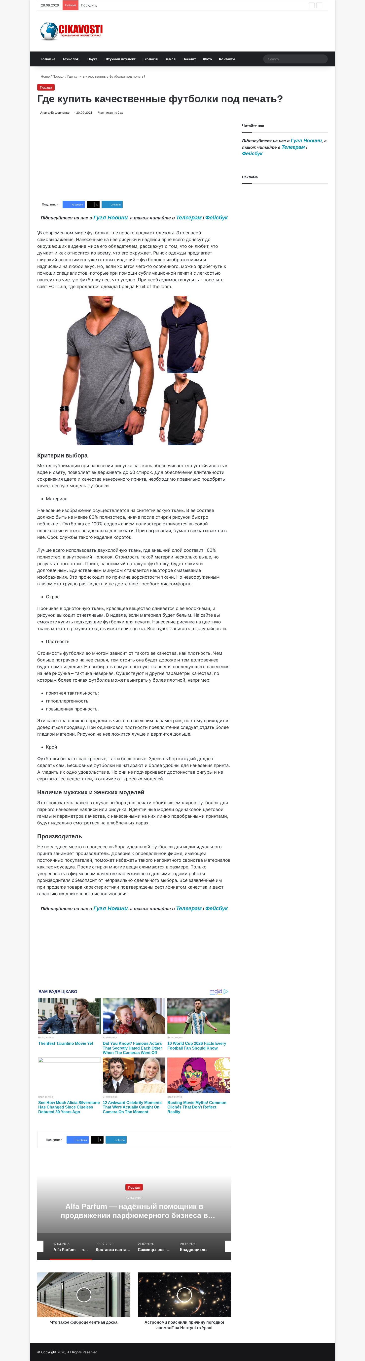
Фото (207, 59)
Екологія (150, 59)
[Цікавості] (72, 31)
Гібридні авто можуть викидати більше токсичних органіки (128, 5)
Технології (71, 59)
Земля (170, 59)
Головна (48, 59)
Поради (59, 76)
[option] (134, 1210)
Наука (92, 59)
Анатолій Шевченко (55, 112)
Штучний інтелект (120, 59)
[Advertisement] (134, 158)
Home (45, 76)
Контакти (227, 59)
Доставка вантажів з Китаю (134, 1211)
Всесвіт (189, 59)
